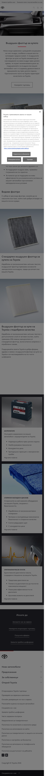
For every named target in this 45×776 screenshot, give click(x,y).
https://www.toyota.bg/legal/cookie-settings (16, 148)
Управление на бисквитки (21, 154)
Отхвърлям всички (14, 159)
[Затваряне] (40, 111)
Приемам (30, 159)
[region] (22, 136)
